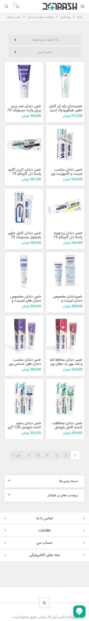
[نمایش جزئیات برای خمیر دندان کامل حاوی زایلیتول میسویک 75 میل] (24, 208)
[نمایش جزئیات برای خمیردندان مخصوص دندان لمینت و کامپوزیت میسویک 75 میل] (65, 271)
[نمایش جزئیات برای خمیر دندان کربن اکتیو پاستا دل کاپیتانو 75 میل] (24, 144)
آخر (18, 455)
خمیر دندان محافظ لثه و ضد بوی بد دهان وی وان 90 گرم (66, 364)
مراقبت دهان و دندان (40, 17)
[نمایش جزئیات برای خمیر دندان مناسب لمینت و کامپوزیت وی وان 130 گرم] (65, 144)
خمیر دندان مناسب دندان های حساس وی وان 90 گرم (25, 364)
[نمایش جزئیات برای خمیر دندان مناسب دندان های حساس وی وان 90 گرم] (24, 334)
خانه (80, 17)
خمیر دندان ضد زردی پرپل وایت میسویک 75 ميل (24, 110)
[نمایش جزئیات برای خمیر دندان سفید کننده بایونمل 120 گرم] (24, 398)
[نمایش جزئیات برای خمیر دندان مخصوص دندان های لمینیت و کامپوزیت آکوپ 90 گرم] (24, 271)
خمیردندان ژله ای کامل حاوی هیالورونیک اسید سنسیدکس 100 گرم (65, 110)
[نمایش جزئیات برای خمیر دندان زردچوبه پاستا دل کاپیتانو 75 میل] (65, 208)
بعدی (28, 455)
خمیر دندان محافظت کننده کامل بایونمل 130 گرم (67, 427)
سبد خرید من (14, 4)
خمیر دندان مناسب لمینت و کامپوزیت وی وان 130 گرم (66, 174)
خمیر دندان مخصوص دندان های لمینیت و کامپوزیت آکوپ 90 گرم (24, 301)
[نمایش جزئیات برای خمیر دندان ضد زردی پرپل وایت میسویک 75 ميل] (24, 81)
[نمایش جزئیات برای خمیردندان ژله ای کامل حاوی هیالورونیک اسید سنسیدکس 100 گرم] (65, 81)
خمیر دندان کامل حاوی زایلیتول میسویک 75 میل (24, 237)
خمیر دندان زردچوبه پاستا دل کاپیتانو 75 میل (67, 237)
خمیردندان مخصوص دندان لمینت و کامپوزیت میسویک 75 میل (66, 303)
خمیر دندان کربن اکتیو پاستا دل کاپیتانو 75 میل (25, 174)
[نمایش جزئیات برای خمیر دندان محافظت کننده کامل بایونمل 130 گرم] (65, 398)
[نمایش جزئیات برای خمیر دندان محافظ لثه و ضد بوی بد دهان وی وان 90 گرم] (65, 334)
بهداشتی (65, 17)
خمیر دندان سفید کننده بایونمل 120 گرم (24, 425)
